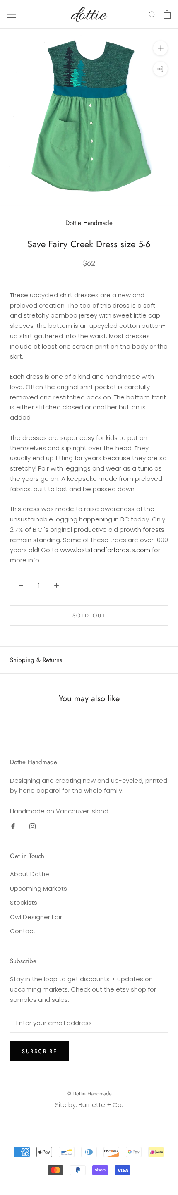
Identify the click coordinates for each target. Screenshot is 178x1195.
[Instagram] (32, 826)
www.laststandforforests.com (105, 549)
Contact (23, 931)
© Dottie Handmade (89, 1093)
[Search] (152, 14)
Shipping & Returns (36, 659)
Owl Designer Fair (36, 917)
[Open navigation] (11, 14)
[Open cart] (167, 14)
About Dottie (29, 874)
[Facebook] (13, 826)
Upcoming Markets (38, 888)
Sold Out (89, 615)
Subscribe (39, 1051)
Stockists (23, 902)
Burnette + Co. (101, 1104)
